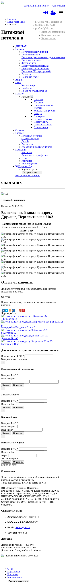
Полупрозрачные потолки (35, 68)
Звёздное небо (28, 63)
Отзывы (19, 130)
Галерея (19, 133)
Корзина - (24, 166)
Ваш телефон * (9, 426)
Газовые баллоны (43, 124)
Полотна (38, 99)
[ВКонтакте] (3, 310)
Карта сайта (13, 571)
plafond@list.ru (44, 28)
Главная (11, 19)
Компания (20, 149)
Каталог (19, 93)
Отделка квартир (30, 138)
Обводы (38, 113)
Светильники (41, 127)
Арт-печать (27, 144)
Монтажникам (15, 577)
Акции (19, 79)
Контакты (26, 160)
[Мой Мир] (13, 310)
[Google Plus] (20, 310)
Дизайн (25, 141)
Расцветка (26, 74)
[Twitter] (6, 310)
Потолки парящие (30, 54)
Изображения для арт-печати (36, 147)
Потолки (20, 49)
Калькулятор (48, 38)
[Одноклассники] (10, 310)
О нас (24, 158)
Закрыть (6, 385)
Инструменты (41, 121)
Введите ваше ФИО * (12, 356)
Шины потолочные (44, 105)
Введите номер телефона (14, 359)
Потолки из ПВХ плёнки (34, 51)
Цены (18, 82)
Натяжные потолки (31, 135)
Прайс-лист (27, 88)
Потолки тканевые (31, 60)
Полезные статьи (30, 77)
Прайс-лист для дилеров (34, 90)
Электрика (39, 116)
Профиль (38, 102)
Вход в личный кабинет (36, 5)
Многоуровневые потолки (35, 65)
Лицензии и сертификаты (35, 155)
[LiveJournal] (16, 310)
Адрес (4, 455)
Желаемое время (9, 458)
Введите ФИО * (9, 375)
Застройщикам (29, 163)
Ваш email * (7, 429)
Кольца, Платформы (44, 110)
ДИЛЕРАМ (21, 46)
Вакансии (26, 152)
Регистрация (58, 5)
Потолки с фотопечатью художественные (43, 57)
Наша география (16, 21)
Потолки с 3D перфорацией (36, 71)
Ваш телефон (8, 378)
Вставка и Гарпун (43, 119)
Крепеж (38, 108)
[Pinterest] (23, 310)
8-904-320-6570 (45, 25)
